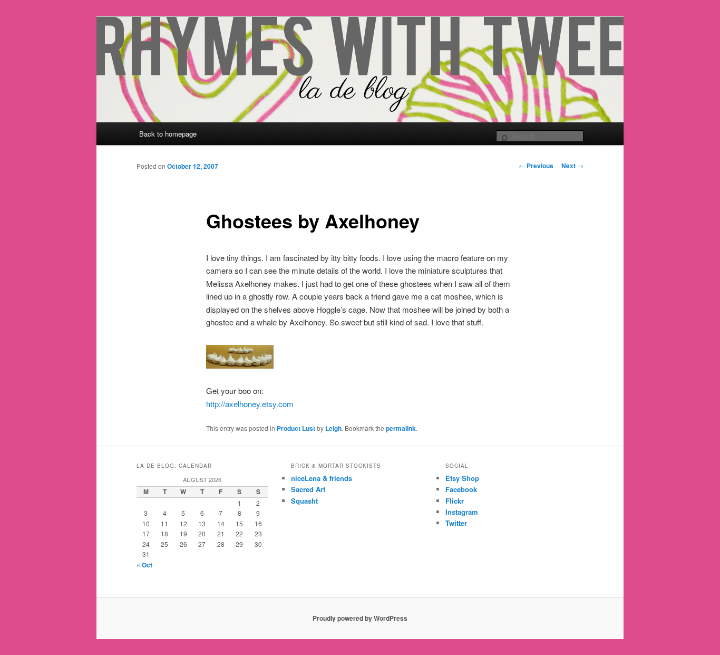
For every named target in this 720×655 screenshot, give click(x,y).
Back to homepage (168, 134)
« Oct (144, 565)
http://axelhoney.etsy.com (250, 403)
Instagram (461, 512)
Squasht (304, 501)
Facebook (461, 489)
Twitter (456, 523)
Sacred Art (308, 489)
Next (572, 165)
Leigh (333, 428)
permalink (401, 428)
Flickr (454, 501)
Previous (536, 165)
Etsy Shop (462, 478)
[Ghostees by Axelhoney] (240, 365)
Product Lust (296, 428)
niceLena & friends (321, 478)
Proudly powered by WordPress (360, 618)
